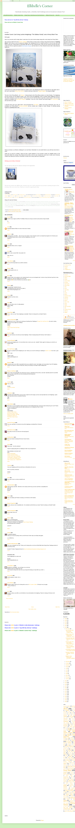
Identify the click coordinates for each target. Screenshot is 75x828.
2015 (66, 689)
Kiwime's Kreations (69, 453)
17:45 (8, 506)
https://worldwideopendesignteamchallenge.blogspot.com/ (35, 549)
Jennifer (9, 381)
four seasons (68, 741)
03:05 (8, 230)
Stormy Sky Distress (19, 91)
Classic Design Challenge (28, 522)
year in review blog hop (69, 811)
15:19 (8, 298)
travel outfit (65, 796)
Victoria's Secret (68, 309)
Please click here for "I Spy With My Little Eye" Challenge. (16, 19)
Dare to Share (7, 204)
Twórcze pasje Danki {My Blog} (13, 327)
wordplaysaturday (66, 808)
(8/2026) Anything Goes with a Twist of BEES (71, 219)
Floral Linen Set (67, 487)
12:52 (8, 539)
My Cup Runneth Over (69, 430)
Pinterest (65, 157)
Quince (66, 300)
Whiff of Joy (65, 801)
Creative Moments (33, 201)
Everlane (66, 282)
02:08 (8, 222)
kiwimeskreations (10, 484)
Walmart (66, 310)
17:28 (8, 595)
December (68, 628)
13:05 (8, 329)
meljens (70, 756)
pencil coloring (70, 768)
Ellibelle (70, 399)
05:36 (8, 528)
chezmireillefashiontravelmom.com (69, 482)
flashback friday (66, 740)
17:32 (8, 499)
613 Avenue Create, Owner (12, 413)
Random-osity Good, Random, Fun (31, 204)
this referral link (54, 99)
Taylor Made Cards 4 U (22, 194)
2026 (66, 618)
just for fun (65, 748)
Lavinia (17, 211)
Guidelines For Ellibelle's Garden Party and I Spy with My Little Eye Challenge (68, 80)
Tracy (8, 302)
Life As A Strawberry (69, 478)
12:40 (8, 315)
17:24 (8, 550)
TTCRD (8, 326)
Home (32, 606)
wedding (68, 799)
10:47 (8, 271)
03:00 (8, 480)
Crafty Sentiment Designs (8, 197)
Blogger (42, 820)
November (68, 661)
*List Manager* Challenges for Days (14, 457)
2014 (66, 691)
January (67, 678)
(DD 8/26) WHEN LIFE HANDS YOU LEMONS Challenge (71, 249)
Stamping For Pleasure (69, 447)
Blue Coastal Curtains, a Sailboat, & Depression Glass (69, 497)
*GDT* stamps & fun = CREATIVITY (14, 459)
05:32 (8, 378)
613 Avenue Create (18, 201)
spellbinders (65, 784)
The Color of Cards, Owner (12, 416)
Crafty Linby (67, 444)
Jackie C (9, 517)
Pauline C (9, 234)
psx (72, 776)
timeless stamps (69, 794)
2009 (66, 699)
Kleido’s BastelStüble (11, 453)
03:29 (8, 308)
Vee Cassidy (9, 575)
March (67, 675)
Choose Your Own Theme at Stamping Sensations (70, 646)
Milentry (9, 285)
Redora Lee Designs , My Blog (13, 414)
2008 (66, 701)
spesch (71, 784)
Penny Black (67, 770)
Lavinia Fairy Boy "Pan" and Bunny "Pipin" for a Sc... (70, 639)
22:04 (8, 358)
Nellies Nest (67, 426)
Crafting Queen (10, 437)
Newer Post (7, 606)
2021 (66, 627)
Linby (8, 243)
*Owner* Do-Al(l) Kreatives (12, 454)
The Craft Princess (11, 348)
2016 (66, 687)
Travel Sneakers (71, 796)
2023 (66, 623)
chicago (72, 720)
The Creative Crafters (33, 584)
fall (67, 738)
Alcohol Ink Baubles (68, 457)
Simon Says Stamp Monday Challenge (44, 197)
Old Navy (66, 297)
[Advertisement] (26, 27)
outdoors (70, 765)
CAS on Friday (38, 194)
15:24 (8, 571)
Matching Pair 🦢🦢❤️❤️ (69, 424)
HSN (65, 286)
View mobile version (32, 609)
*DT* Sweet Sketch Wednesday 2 (13, 458)
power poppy (69, 775)
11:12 (8, 561)
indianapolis (65, 747)
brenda (8, 217)
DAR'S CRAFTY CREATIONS (68, 435)
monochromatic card (66, 762)
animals (67, 710)
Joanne (9, 295)
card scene (13, 211)
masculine (65, 756)
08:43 (8, 400)
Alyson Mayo (10, 312)
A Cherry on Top (68, 264)
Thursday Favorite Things (40, 205)
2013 (66, 692)
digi (68, 728)
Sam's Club (67, 301)
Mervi (8, 275)
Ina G (8, 591)
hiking (68, 745)
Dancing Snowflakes (23, 106)
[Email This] (23, 210)
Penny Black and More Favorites (68, 771)
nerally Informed (27, 205)
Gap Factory (67, 283)
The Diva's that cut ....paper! (68, 190)
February (67, 676)
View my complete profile (68, 413)
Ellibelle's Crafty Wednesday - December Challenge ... (70, 658)
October (67, 663)
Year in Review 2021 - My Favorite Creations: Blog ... (70, 631)
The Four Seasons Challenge (68, 108)
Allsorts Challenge (68, 102)
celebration (65, 718)
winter (20, 211)
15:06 (8, 336)
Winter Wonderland (48, 194)
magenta (71, 755)
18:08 (8, 513)
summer (65, 791)
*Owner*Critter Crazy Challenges (13, 456)
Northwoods (65, 765)
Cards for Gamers (68, 454)
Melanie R (9, 362)
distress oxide (66, 733)
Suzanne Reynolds (11, 340)
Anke (8, 477)
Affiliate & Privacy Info (50, 15)
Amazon (66, 266)
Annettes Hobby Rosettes (12, 543)
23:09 (8, 461)
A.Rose (8, 495)
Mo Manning (67, 760)
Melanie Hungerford (11, 503)
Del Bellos (36, 104)
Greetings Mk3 (67, 445)
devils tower (71, 727)
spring (64, 785)
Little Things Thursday (49, 205)
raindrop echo (66, 777)
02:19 (8, 473)
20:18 (8, 587)
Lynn (8, 226)
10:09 (8, 425)
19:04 (8, 344)
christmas (65, 721)
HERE (12, 625)
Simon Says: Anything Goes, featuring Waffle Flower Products (69, 206)
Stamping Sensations (69, 790)
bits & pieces (67, 456)
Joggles (66, 267)
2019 (66, 682)
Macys (66, 294)
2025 (66, 620)
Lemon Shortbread (38, 201)
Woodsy (22, 95)
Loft (65, 291)
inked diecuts (71, 747)
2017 (66, 686)
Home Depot (67, 285)
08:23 (8, 239)
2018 (66, 684)
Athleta (66, 277)
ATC (69, 712)
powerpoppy (65, 776)
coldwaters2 (9, 393)
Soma (66, 303)
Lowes (66, 292)
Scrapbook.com (68, 269)
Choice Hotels (67, 280)
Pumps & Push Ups (69, 500)
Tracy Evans (65, 795)
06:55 (8, 389)
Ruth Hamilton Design (26, 45)
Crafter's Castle (15, 194)
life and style (70, 752)
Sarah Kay (65, 779)
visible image (65, 797)
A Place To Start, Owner (11, 411)
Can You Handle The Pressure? (69, 216)
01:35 (8, 578)
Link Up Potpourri (21, 204)
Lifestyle (65, 753)
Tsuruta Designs (68, 439)
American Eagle (68, 276)
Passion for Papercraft (69, 423)
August (67, 666)
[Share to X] (25, 210)
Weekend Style (71, 800)
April (67, 673)
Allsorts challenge (23, 41)
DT (7, 354)
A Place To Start (16, 197)
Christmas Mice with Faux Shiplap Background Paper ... (70, 642)
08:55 (8, 247)
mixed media (70, 757)
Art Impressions (70, 711)
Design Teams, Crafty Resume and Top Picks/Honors (34, 15)
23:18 (8, 367)
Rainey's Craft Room (11, 370)
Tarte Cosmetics (68, 306)
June (67, 670)
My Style (72, 762)
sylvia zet (70, 791)
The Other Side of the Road (69, 467)
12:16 (8, 281)
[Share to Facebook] (27, 210)
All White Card (71, 707)
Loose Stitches (10, 582)
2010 (66, 698)
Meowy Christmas (68, 451)
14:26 (8, 291)
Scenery (64, 780)
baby (72, 712)
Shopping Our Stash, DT (12, 415)
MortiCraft (9, 333)
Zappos (66, 312)
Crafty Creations (28, 201)
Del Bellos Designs (21, 99)
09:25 (8, 257)
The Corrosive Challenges (52, 201)
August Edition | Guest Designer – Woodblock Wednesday (69, 441)
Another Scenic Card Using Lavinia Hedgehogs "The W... (70, 635)
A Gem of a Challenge (8, 194)
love (66, 755)
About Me (57, 15)
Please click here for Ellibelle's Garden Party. (14, 22)
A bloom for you (67, 448)
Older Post (57, 606)
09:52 (8, 418)
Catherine (9, 465)
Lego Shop (67, 289)
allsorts (9, 211)
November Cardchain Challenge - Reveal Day (70, 653)
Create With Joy (10, 565)
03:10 (8, 491)
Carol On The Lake (11, 422)
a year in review (66, 706)
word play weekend (67, 807)
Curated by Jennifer (11, 387)
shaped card (70, 780)
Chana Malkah (10, 404)
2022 (66, 625)
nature (64, 763)
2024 (66, 622)
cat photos (70, 717)
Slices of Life (67, 463)
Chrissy (8, 532)
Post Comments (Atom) (14, 612)
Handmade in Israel (11, 429)
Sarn (8, 251)
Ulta (65, 307)
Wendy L (9, 268)
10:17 (8, 264)
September (68, 664)
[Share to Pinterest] (28, 210)
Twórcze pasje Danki (11, 319)
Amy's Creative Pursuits (70, 489)
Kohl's (66, 288)
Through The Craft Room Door (44, 201)
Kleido (8, 444)
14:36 (8, 440)
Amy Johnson (10, 261)
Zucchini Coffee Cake (69, 479)
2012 (66, 694)
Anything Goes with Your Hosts (10, 205)
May (67, 671)
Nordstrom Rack (68, 295)
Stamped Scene (67, 786)
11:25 (8, 433)
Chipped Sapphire (42, 91)
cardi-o (64, 717)
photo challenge (66, 774)
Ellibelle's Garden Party (18, 15)
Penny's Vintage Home (69, 495)
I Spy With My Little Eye (8, 15)
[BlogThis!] (24, 210)
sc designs (71, 779)
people (65, 773)
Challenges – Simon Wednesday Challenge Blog (69, 203)
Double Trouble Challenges (27, 197)
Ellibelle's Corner (40, 6)
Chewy (66, 279)
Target (66, 304)
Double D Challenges (69, 246)
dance (66, 727)
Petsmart (66, 298)
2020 (66, 680)
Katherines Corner (68, 474)
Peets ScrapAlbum (68, 450)
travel (72, 795)
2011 (66, 696)
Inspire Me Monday (13, 204)
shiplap (64, 781)
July (67, 668)
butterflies (65, 715)
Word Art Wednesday (69, 231)
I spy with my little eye (69, 746)
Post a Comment (9, 598)
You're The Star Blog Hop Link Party (44, 204)
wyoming (66, 810)
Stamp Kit (71, 785)
